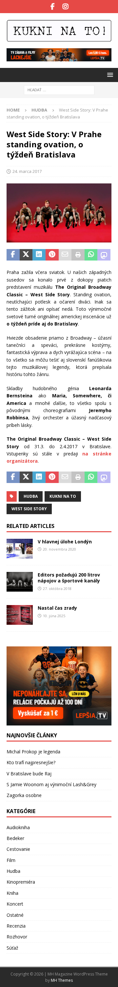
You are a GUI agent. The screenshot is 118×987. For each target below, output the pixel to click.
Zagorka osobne (24, 795)
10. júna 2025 (54, 615)
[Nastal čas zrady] (20, 615)
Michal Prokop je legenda (33, 751)
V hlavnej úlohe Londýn (65, 541)
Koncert (15, 904)
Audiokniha (18, 827)
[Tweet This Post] (26, 255)
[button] (109, 75)
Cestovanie (18, 849)
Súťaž (12, 948)
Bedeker (15, 838)
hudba (31, 496)
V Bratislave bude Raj (29, 773)
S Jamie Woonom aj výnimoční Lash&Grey (51, 784)
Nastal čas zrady (57, 608)
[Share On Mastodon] (103, 255)
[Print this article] (78, 255)
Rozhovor (17, 937)
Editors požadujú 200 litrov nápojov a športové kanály (69, 578)
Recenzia (16, 926)
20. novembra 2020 (59, 549)
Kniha (12, 893)
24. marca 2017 (27, 171)
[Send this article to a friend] (65, 255)
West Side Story (29, 509)
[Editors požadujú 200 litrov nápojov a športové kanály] (20, 582)
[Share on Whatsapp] (91, 255)
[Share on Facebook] (13, 255)
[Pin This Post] (52, 255)
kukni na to (62, 496)
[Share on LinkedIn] (39, 255)
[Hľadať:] (59, 89)
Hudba (13, 871)
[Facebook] (52, 6)
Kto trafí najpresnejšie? (31, 762)
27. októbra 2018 (57, 588)
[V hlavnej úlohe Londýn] (20, 548)
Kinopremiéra (21, 882)
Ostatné (15, 915)
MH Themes (62, 980)
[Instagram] (65, 6)
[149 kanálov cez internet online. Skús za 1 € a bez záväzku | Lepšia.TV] (59, 57)
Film (11, 860)
